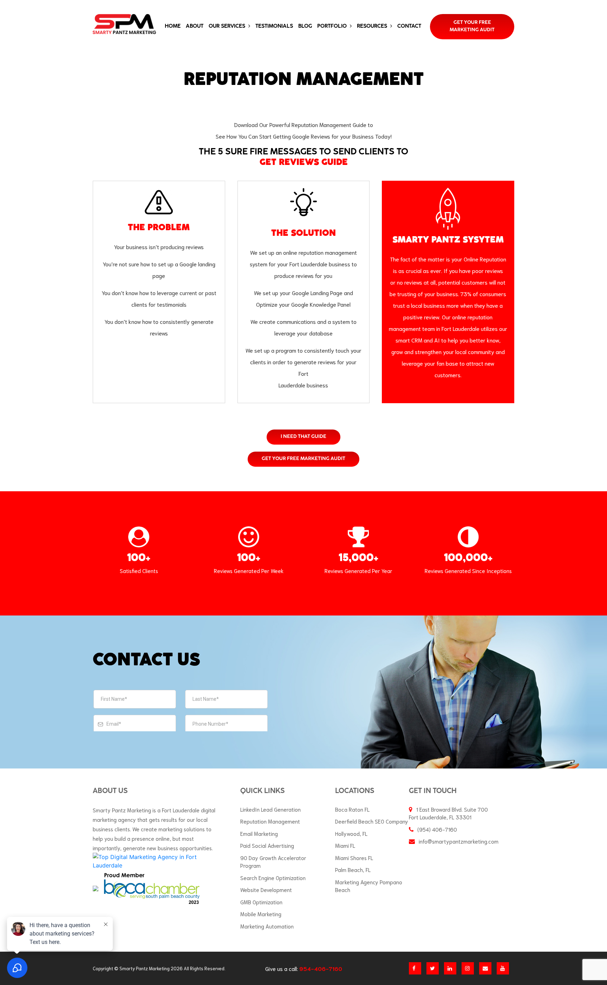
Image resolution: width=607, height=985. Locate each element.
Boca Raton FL (352, 809)
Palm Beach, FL (353, 869)
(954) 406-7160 (437, 829)
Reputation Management (270, 821)
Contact (409, 26)
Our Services (228, 26)
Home (173, 26)
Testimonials (274, 26)
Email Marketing (259, 833)
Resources (373, 26)
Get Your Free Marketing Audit (472, 26)
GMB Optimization (261, 901)
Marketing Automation (267, 926)
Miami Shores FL (354, 857)
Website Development (266, 889)
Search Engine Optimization (273, 877)
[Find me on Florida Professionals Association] (95, 888)
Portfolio (332, 26)
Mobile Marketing (260, 913)
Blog (305, 26)
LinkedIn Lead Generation (270, 809)
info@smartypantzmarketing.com (458, 841)
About (194, 26)
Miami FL (345, 845)
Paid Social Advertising (267, 845)
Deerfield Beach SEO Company (371, 821)
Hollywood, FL (351, 833)
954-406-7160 (320, 968)
